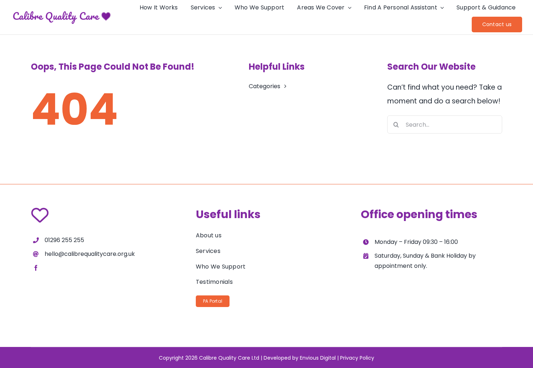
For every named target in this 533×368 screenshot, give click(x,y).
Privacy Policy (357, 357)
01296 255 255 (64, 240)
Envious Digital (318, 357)
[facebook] (36, 268)
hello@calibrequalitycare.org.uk (90, 254)
